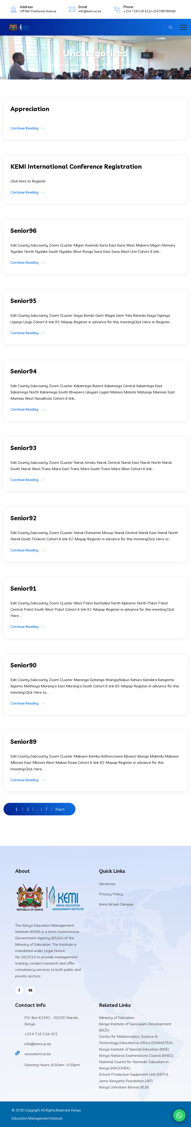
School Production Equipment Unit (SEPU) (133, 1074)
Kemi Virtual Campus (116, 904)
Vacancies (107, 883)
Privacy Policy (111, 894)
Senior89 (23, 741)
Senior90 (23, 665)
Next (60, 809)
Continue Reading (24, 128)
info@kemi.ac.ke (89, 11)
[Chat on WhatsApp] (179, 1115)
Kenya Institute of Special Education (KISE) (134, 1049)
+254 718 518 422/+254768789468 (149, 11)
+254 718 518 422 (41, 1033)
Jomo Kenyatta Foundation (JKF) (126, 1080)
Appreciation (29, 109)
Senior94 (23, 371)
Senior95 (23, 301)
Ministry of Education (116, 1017)
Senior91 (23, 588)
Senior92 (23, 518)
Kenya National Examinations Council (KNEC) (136, 1055)
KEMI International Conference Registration (76, 166)
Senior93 (23, 448)
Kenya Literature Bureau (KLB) (124, 1087)
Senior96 (23, 230)
